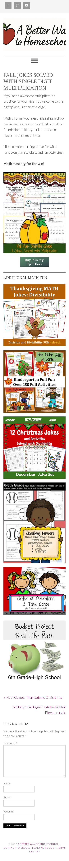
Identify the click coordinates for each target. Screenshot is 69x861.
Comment (10, 743)
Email (7, 797)
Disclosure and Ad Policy (36, 847)
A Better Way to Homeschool (34, 33)
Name (7, 783)
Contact (9, 847)
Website (8, 811)
